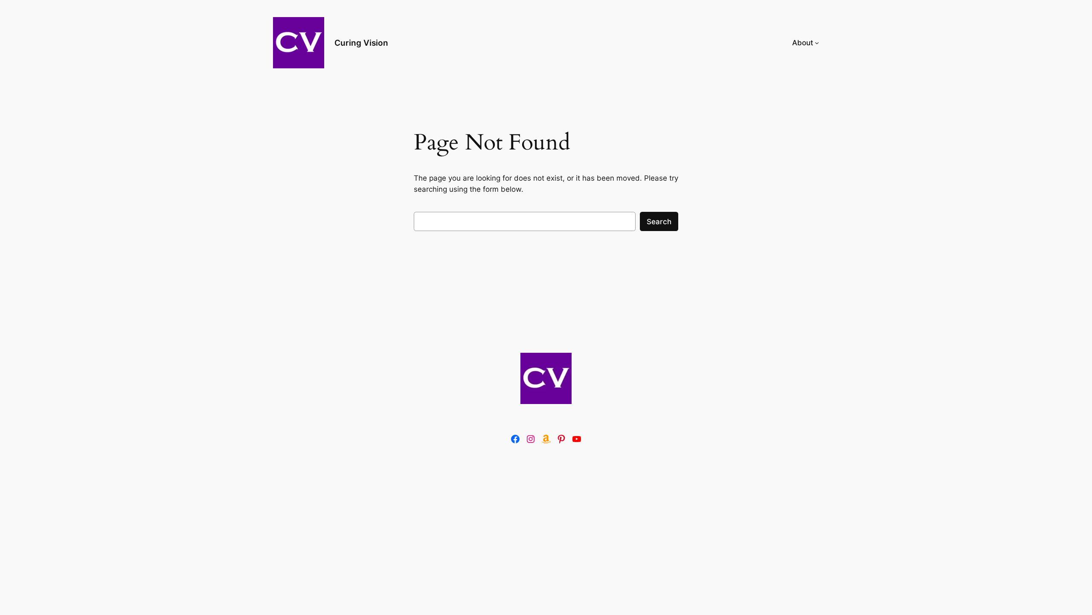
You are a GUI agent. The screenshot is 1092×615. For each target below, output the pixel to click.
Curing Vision (361, 43)
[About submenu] (817, 43)
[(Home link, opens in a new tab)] (546, 378)
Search (659, 221)
